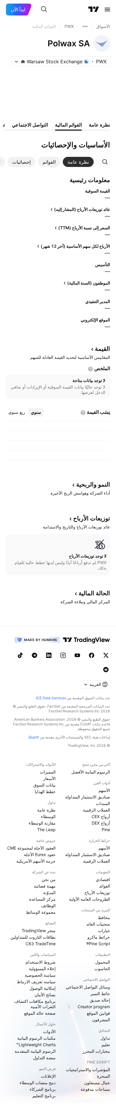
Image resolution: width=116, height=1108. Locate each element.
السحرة (103, 1076)
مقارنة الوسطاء (42, 823)
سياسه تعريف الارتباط (36, 981)
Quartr (34, 737)
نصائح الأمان (45, 994)
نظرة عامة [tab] (99, 125)
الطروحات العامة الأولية (89, 899)
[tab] (78, 162)
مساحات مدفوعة (95, 1089)
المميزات (48, 771)
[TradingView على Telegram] (34, 655)
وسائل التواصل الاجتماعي (88, 986)
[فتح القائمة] (107, 9)
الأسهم (104, 790)
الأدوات (49, 1031)
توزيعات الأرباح (97, 892)
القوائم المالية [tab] (68, 125)
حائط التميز (100, 993)
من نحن (49, 879)
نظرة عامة (46, 809)
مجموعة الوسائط (41, 912)
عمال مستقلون (97, 1082)
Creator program (94, 1006)
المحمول (102, 962)
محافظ (104, 917)
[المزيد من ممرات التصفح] (85, 26)
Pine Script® (98, 943)
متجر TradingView (39, 930)
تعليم (105, 1044)
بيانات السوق (44, 784)
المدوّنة (49, 892)
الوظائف (48, 905)
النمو (93, 484)
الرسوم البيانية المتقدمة (35, 1051)
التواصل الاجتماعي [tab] (30, 125)
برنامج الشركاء (43, 1089)
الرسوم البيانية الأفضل (90, 771)
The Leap (46, 829)
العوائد (104, 885)
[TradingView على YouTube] (77, 655)
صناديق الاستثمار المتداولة (87, 796)
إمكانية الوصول (42, 988)
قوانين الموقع (98, 1013)
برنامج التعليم (44, 1095)
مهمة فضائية (45, 885)
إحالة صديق (100, 1000)
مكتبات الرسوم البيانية (36, 1038)
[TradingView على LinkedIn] (49, 655)
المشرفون (101, 1019)
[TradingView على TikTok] (20, 655)
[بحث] (44, 9)
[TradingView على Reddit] (106, 669)
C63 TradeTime (41, 943)
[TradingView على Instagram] (63, 655)
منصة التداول (44, 1057)
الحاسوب (102, 968)
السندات (103, 803)
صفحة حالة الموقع (40, 1013)
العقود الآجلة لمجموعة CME (31, 847)
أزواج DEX (101, 823)
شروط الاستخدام (41, 962)
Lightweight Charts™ (36, 1044)
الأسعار (49, 778)
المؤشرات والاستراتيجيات (88, 1069)
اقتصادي (103, 879)
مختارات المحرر (96, 1051)
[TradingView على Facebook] (91, 655)
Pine (106, 829)
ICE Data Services (51, 698)
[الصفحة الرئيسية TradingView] (93, 9)
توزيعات (91, 518)
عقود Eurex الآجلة (40, 854)
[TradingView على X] (106, 655)
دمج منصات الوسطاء (38, 1082)
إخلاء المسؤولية (42, 968)
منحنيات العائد (98, 924)
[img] (23, 61)
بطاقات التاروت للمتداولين (33, 937)
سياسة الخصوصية (40, 975)
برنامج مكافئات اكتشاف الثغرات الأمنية (35, 1004)
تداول (105, 1038)
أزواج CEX (101, 816)
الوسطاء (48, 816)
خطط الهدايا (45, 791)
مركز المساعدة (42, 899)
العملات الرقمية (96, 809)
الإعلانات (48, 1076)
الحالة (94, 593)
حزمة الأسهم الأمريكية (36, 861)
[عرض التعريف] (90, 369)
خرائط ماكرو (98, 937)
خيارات (104, 930)
